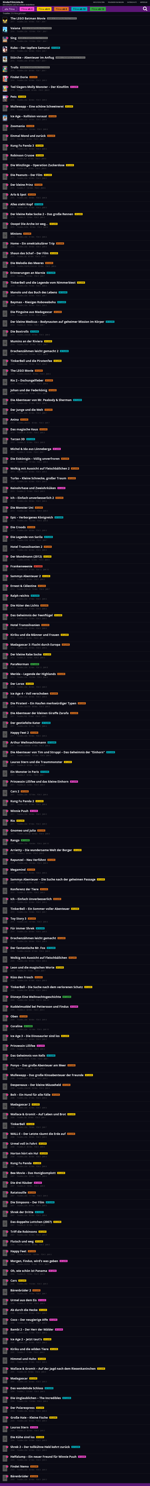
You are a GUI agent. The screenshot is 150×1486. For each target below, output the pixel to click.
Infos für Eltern (99, 2)
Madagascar (19, 1378)
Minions (16, 234)
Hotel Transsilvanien (25, 625)
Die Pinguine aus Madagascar (31, 312)
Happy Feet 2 (19, 733)
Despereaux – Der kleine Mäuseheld (35, 1085)
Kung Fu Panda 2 (22, 801)
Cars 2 (14, 791)
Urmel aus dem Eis (23, 1300)
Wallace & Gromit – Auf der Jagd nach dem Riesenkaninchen (53, 1369)
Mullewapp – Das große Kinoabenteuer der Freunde (46, 1075)
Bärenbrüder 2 (20, 1290)
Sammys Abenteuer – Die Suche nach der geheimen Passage (52, 879)
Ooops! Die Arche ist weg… (29, 224)
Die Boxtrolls (19, 331)
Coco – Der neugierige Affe (29, 1320)
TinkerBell (17, 1124)
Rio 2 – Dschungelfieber (26, 380)
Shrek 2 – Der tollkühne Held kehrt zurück (40, 1447)
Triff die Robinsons (23, 1232)
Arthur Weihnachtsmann (28, 742)
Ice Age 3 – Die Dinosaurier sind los (35, 1036)
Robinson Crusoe (22, 155)
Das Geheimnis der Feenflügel (31, 615)
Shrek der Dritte (21, 1212)
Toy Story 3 (18, 918)
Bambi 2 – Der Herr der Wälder (31, 1329)
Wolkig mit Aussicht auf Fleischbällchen (38, 958)
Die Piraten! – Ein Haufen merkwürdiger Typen (43, 703)
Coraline (16, 1026)
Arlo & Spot (18, 194)
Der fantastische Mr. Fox (27, 948)
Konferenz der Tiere (24, 889)
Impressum (143, 2)
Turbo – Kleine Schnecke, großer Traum (38, 478)
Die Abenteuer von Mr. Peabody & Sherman (41, 400)
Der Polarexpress (22, 1408)
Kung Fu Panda (21, 1163)
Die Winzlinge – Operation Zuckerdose (37, 165)
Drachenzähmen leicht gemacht (33, 938)
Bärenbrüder (19, 1476)
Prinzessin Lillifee (22, 1046)
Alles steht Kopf (21, 204)
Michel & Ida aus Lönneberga (30, 449)
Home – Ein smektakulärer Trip (32, 243)
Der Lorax (17, 684)
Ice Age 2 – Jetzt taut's (26, 1339)
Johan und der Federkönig (28, 390)
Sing (13, 38)
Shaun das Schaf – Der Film (29, 253)
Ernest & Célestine (23, 586)
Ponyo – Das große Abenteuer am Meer (38, 1065)
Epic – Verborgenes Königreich (31, 517)
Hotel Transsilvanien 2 (26, 547)
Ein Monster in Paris (24, 772)
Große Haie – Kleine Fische (29, 1417)
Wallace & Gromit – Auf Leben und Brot (38, 1114)
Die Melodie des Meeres (27, 263)
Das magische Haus (24, 429)
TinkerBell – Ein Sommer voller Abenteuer (40, 909)
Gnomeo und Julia (23, 830)
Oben (14, 1016)
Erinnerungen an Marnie (27, 273)
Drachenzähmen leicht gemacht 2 (34, 351)
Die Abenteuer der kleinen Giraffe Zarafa (39, 713)
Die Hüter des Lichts (24, 605)
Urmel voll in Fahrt (23, 1144)
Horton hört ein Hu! (24, 1153)
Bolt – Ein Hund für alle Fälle (30, 1095)
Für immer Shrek (22, 928)
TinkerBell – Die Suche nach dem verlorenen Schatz (46, 987)
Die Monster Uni (21, 508)
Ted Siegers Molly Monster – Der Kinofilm (39, 87)
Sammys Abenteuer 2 (25, 576)
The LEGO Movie (21, 371)
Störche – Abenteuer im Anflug (32, 57)
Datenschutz (132, 2)
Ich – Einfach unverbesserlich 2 (32, 498)
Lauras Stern (19, 1427)
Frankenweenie (21, 566)
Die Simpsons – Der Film (27, 1202)
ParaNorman (19, 664)
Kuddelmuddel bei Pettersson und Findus (39, 1007)
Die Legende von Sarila (26, 537)
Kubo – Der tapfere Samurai (30, 48)
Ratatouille (18, 1192)
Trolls (14, 67)
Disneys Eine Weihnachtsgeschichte (35, 997)
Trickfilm (20, 21)
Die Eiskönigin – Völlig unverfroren (35, 459)
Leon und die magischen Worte (32, 967)
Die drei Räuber (21, 1183)
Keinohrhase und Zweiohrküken (33, 488)
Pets (13, 97)
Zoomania (17, 126)
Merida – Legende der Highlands (33, 674)
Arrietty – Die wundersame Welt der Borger (41, 850)
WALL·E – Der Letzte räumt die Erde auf (38, 1134)
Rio (12, 821)
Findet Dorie (19, 77)
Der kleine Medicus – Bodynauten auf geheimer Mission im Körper (57, 322)
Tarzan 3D (17, 439)
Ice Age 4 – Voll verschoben (29, 693)
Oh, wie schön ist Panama (28, 1271)
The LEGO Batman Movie (27, 18)
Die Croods (18, 527)
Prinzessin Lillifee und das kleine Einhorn (39, 782)
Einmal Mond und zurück (28, 136)
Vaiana (15, 28)
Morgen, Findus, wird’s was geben (34, 1261)
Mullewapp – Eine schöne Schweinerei (37, 106)
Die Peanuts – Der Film (26, 175)
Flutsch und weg (22, 1241)
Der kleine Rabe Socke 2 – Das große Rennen (41, 214)
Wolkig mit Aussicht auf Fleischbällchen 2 (40, 468)
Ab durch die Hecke (24, 1310)
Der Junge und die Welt (26, 410)
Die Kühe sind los (22, 1437)
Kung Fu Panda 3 (22, 146)
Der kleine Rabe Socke (26, 654)
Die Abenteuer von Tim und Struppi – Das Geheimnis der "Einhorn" (57, 752)
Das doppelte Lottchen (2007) (31, 1222)
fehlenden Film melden (116, 2)
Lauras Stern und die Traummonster (36, 762)
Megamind (18, 870)
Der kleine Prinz (21, 185)
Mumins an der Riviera (26, 341)
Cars (13, 1281)
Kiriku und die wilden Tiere (29, 1349)
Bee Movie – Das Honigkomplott (33, 1173)
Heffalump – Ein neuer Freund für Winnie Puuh (43, 1457)
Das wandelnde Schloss (26, 1388)
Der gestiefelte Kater (25, 723)
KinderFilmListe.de (13, 2)
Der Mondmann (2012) (26, 556)
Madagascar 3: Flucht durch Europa (35, 645)
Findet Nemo (19, 1466)
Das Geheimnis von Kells (27, 1055)
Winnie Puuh (19, 811)
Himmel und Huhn (23, 1359)
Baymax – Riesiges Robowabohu (33, 302)
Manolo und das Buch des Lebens (33, 292)
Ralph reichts (19, 596)
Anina (14, 419)
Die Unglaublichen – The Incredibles (35, 1398)
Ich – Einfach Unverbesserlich (31, 899)
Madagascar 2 (20, 1104)
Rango (14, 840)
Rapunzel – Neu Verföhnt (28, 860)
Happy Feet (18, 1251)
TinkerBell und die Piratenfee (31, 361)
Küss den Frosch (21, 977)
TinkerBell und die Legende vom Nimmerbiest (43, 283)
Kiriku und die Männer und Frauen (34, 635)
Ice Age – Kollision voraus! (28, 116)
